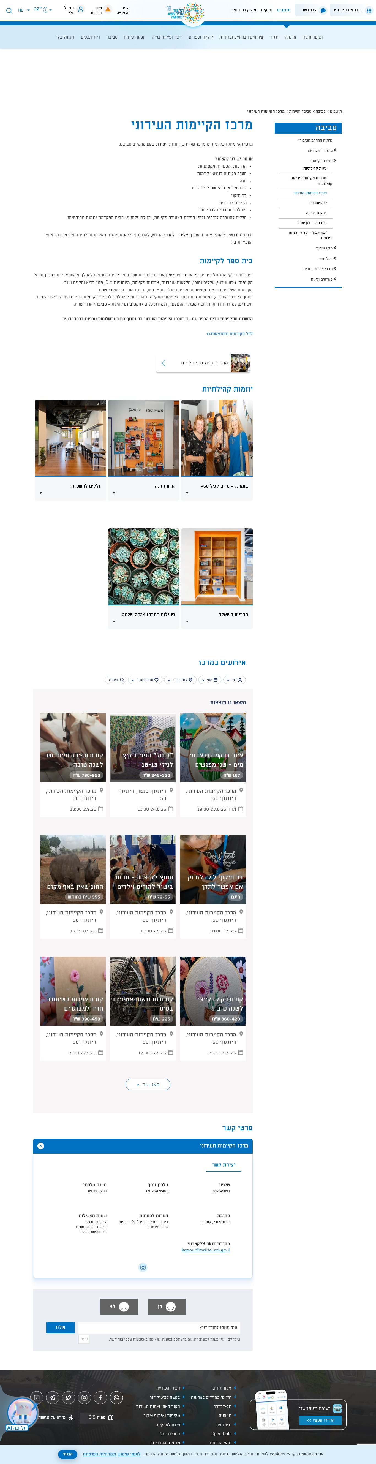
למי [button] (234, 680)
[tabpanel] (142, 1220)
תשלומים (223, 1424)
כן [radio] (161, 1307)
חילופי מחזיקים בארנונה (211, 1397)
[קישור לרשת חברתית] (143, 1267)
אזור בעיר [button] (179, 680)
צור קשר (116, 1339)
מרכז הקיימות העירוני (310, 193)
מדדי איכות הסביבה (317, 269)
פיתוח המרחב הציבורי (315, 140)
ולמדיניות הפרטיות (99, 1454)
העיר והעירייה (168, 1388)
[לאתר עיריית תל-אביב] (188, 15)
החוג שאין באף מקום (75, 887)
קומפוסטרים (317, 203)
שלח (60, 1328)
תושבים (283, 10)
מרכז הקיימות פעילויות (204, 362)
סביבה (321, 111)
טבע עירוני (324, 248)
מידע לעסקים (168, 1424)
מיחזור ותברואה (320, 150)
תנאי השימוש (220, 1443)
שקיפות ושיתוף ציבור (161, 1415)
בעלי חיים (325, 259)
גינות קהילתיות (315, 168)
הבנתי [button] (68, 1454)
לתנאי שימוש (129, 1454)
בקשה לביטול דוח (164, 1397)
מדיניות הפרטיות (165, 1443)
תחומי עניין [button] (144, 680)
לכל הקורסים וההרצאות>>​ (229, 334)
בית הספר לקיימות (312, 223)
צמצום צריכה (316, 213)
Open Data (221, 1434)
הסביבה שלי (169, 1434)
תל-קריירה (222, 1406)
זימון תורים (221, 1388)
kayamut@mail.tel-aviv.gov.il (206, 1250)
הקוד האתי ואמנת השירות (158, 1406)
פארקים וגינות (322, 279)
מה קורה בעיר (243, 10)
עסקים (267, 10)
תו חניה (225, 1415)
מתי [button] (209, 680)
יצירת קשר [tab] (223, 1165)
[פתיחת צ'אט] (20, 1413)
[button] (350, 10)
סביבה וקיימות (300, 111)
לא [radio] (113, 1307)
